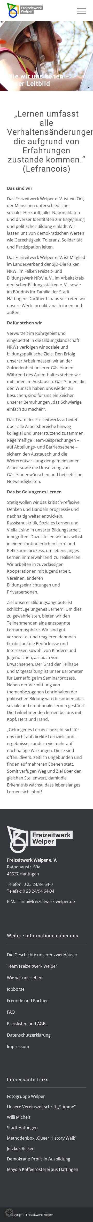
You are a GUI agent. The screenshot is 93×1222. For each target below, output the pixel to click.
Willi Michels (19, 1117)
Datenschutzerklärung (29, 1035)
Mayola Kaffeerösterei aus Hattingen (42, 1169)
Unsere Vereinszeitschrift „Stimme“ (41, 1107)
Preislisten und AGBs (27, 1023)
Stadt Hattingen (22, 1127)
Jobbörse (16, 989)
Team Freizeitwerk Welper (32, 966)
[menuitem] (79, 17)
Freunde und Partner (27, 1000)
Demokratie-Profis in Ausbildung (38, 1159)
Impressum (18, 1046)
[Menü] (79, 17)
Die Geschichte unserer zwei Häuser (42, 955)
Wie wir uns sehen (24, 978)
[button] (9, 1212)
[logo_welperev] (38, 10)
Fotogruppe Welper (26, 1096)
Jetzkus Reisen (21, 1148)
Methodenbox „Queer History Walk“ (41, 1138)
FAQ (11, 1012)
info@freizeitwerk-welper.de (48, 901)
